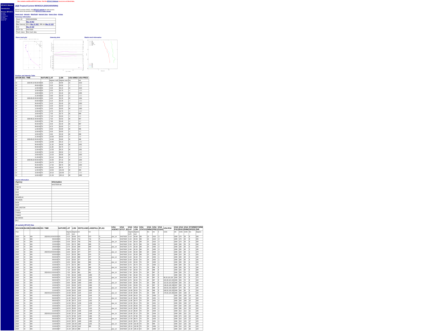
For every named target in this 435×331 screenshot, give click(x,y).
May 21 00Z (34, 24)
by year (3, 13)
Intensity (27, 14)
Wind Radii (34, 14)
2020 (17, 6)
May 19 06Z (30, 22)
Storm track (19, 14)
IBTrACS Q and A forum (43, 11)
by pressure (4, 16)
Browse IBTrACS (7, 12)
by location (4, 18)
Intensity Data (43, 14)
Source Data (53, 14)
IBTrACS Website (52, 1)
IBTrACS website (39, 10)
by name (3, 14)
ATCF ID (3, 20)
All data (60, 14)
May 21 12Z (49, 24)
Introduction (5, 8)
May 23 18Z (30, 27)
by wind (3, 17)
